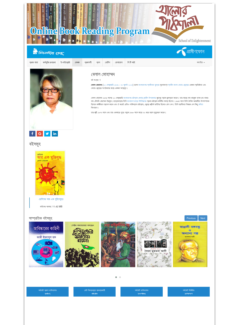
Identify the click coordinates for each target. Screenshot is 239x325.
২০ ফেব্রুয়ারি (108, 84)
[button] (116, 277)
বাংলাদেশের (127, 97)
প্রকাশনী (88, 62)
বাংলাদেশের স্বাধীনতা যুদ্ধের (149, 84)
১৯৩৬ (116, 84)
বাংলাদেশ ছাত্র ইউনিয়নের (136, 101)
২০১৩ (130, 84)
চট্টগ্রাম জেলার (137, 97)
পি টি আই (131, 62)
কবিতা (201, 104)
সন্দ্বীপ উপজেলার (150, 97)
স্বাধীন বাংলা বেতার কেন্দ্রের (178, 84)
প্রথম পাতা (33, 62)
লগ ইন (200, 62)
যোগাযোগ (118, 62)
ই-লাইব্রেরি (65, 62)
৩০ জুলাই (124, 84)
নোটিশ (107, 62)
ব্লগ (98, 62)
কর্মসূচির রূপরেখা (49, 62)
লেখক (77, 62)
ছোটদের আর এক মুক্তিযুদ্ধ (51, 199)
